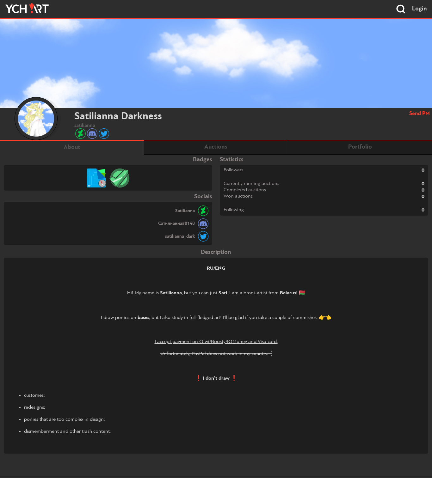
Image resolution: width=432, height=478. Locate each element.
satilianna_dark (180, 236)
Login (419, 9)
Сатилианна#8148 (176, 223)
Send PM (419, 113)
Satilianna (185, 211)
